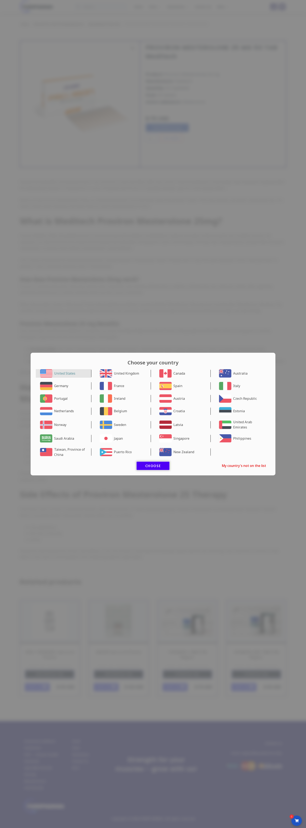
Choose (153, 466)
